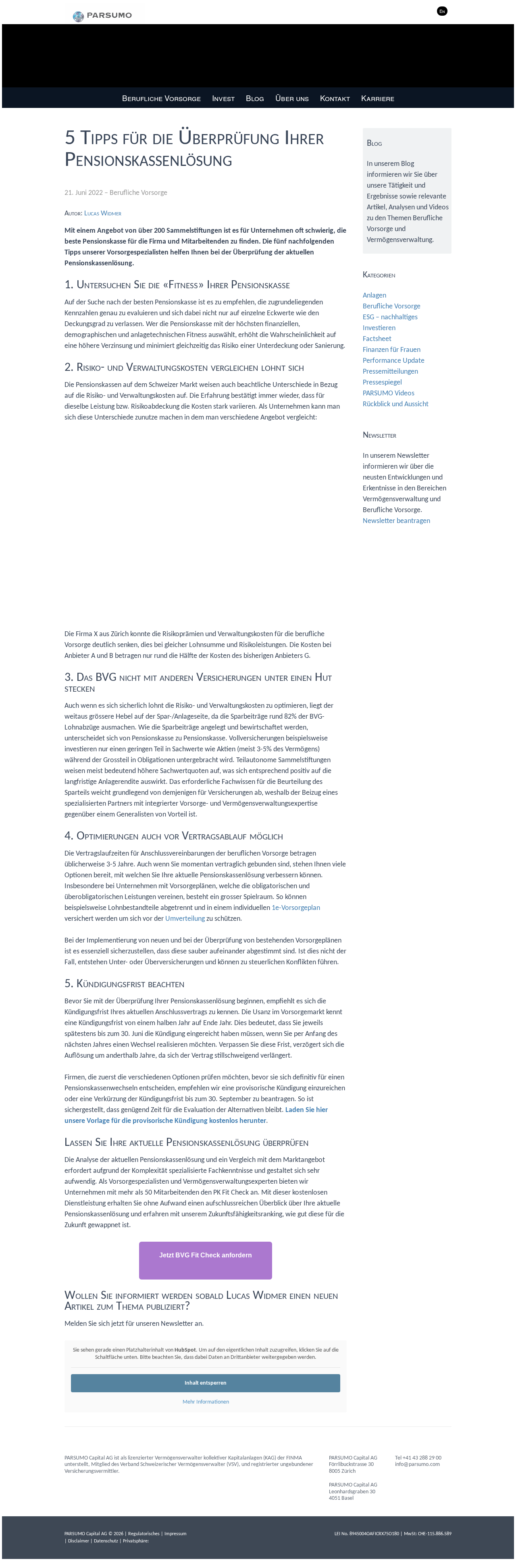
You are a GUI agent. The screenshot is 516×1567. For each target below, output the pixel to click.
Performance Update (393, 361)
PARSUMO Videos (388, 393)
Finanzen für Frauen (391, 350)
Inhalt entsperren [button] (206, 1383)
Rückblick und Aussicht (396, 404)
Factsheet (377, 339)
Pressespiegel (382, 383)
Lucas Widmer (102, 213)
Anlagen (374, 296)
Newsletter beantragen (396, 521)
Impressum (175, 1534)
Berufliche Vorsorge (138, 193)
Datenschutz (106, 1541)
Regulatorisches (144, 1534)
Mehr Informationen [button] (206, 1402)
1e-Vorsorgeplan (296, 908)
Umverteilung (185, 919)
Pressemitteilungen (390, 372)
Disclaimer (78, 1541)
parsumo (104, 13)
